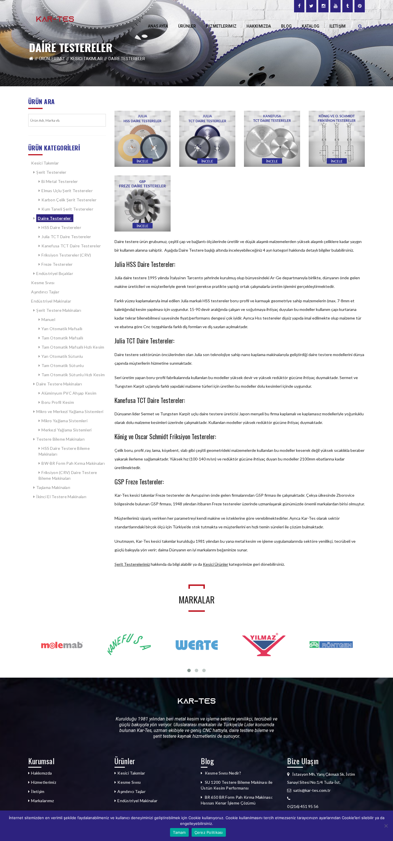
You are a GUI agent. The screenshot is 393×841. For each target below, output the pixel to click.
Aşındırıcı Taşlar (45, 291)
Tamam (179, 832)
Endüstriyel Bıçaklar (54, 273)
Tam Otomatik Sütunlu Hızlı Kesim (73, 374)
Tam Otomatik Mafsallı (62, 337)
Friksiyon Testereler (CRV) (66, 255)
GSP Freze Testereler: (139, 481)
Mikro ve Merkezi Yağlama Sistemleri (69, 411)
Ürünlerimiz (52, 58)
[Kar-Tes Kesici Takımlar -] (55, 18)
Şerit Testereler (51, 172)
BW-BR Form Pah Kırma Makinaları (73, 463)
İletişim (37, 791)
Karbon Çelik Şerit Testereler (68, 199)
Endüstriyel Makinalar (51, 301)
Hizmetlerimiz (43, 782)
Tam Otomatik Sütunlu (62, 365)
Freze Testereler (57, 264)
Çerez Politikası (208, 832)
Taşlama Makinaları (53, 487)
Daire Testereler (55, 218)
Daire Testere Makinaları (59, 383)
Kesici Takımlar (86, 58)
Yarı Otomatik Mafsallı (61, 328)
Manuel (48, 319)
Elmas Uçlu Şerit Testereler (67, 190)
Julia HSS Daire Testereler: (145, 264)
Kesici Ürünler (215, 564)
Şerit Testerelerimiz (132, 564)
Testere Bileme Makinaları (60, 439)
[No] (386, 826)
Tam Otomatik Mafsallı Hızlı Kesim (72, 347)
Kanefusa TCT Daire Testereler (71, 245)
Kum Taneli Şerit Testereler (67, 209)
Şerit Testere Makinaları (58, 310)
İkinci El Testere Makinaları (61, 496)
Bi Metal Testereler (59, 181)
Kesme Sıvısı (42, 282)
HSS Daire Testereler (61, 227)
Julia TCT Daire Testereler (66, 236)
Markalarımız (42, 800)
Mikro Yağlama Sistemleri (64, 420)
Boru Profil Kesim (57, 402)
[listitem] (326, 806)
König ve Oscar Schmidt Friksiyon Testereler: (165, 436)
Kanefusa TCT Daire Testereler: (150, 400)
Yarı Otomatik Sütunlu (62, 356)
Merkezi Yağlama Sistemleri (66, 429)
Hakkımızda (41, 773)
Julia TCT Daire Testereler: (144, 340)
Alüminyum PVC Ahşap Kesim (69, 393)
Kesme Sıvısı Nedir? (223, 773)
